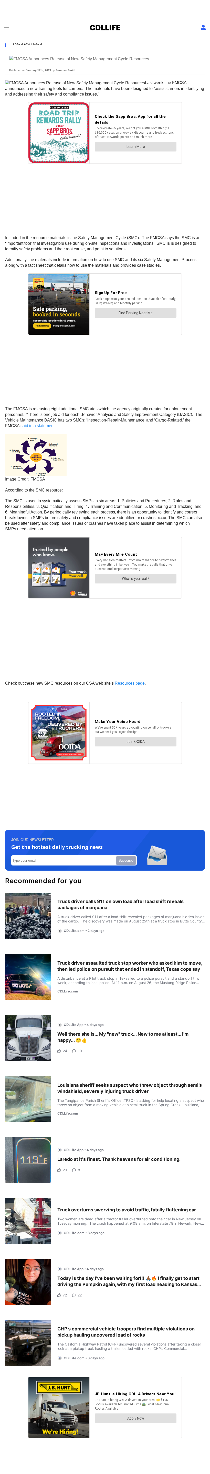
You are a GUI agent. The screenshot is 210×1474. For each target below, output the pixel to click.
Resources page (130, 683)
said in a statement (37, 426)
